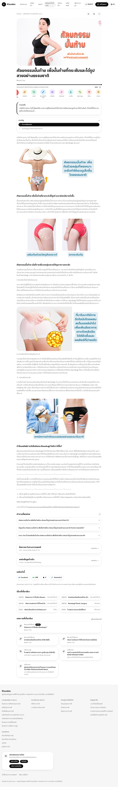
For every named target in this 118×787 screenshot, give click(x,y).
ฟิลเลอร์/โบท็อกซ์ (49, 4)
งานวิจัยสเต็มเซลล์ (96, 703)
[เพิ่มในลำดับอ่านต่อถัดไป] (88, 14)
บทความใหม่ (14, 761)
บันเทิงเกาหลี (65, 707)
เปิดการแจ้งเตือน (16, 766)
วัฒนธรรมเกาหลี (66, 703)
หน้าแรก (19, 14)
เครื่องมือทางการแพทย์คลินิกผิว (12, 718)
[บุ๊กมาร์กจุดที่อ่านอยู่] (100, 87)
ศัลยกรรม (23, 4)
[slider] (59, 84)
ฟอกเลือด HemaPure (9, 739)
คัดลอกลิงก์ (56, 577)
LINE (36, 577)
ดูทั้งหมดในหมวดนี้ (96, 619)
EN (114, 4)
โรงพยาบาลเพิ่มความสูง (10, 726)
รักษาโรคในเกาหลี (7, 735)
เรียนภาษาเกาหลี (66, 711)
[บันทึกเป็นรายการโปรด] (99, 14)
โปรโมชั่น (24, 761)
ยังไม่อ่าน (81, 14)
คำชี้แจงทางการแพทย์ (9, 775)
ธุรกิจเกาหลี (6, 746)
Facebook (24, 577)
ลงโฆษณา (103, 4)
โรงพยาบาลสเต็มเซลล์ (9, 722)
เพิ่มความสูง (77, 4)
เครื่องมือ (60, 4)
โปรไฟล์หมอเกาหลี (8, 711)
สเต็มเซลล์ (67, 4)
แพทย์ (40, 4)
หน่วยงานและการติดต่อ (98, 707)
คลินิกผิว (32, 4)
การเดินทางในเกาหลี (38, 707)
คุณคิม (4, 743)
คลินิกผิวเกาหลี (7, 707)
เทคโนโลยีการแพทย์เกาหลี (98, 715)
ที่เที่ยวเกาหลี (35, 703)
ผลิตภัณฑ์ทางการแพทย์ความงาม (32, 14)
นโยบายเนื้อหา (23, 775)
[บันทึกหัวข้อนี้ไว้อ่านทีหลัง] (99, 514)
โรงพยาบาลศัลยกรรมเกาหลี (11, 703)
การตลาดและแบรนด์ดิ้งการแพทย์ (101, 711)
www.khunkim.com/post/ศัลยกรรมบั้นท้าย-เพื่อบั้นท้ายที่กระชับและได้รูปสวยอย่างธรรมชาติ (53, 507)
